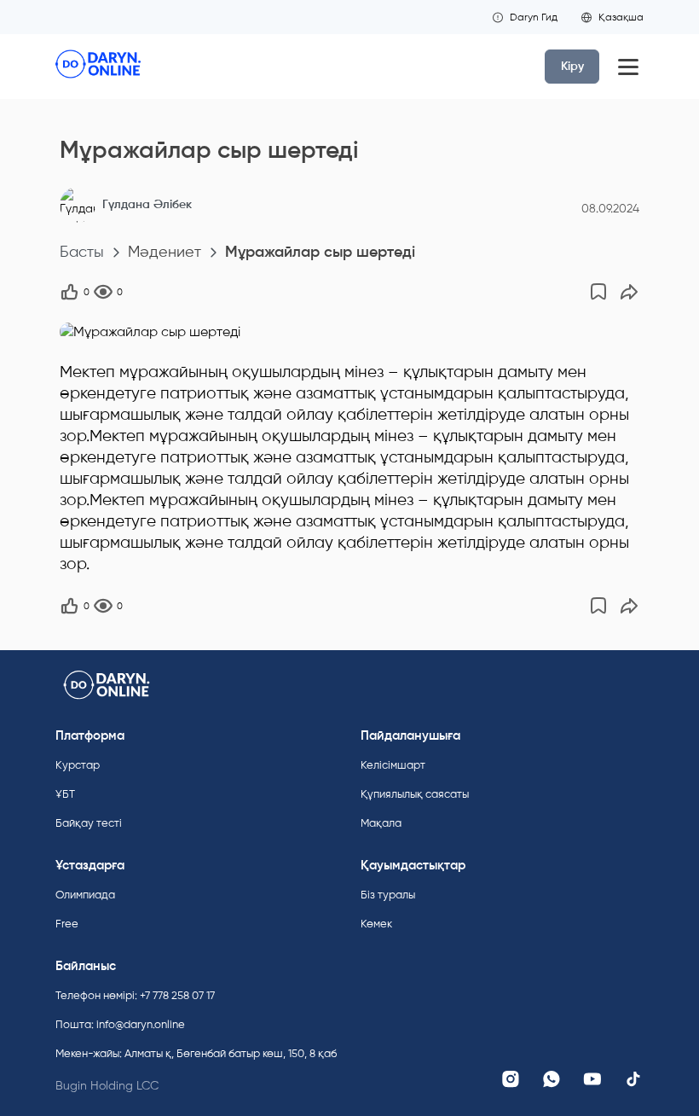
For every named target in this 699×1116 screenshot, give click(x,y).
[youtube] (592, 1079)
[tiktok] (633, 1079)
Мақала (381, 823)
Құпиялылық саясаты (415, 794)
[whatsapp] (551, 1079)
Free (66, 923)
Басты (82, 252)
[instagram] (510, 1079)
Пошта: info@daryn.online (120, 1024)
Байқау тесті (88, 823)
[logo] (98, 66)
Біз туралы (388, 894)
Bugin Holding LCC (107, 1085)
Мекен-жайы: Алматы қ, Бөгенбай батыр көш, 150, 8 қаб (196, 1053)
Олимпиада (85, 894)
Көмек (376, 923)
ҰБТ (65, 794)
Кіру (572, 66)
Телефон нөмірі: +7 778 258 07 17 (135, 995)
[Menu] (628, 66)
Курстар (77, 765)
